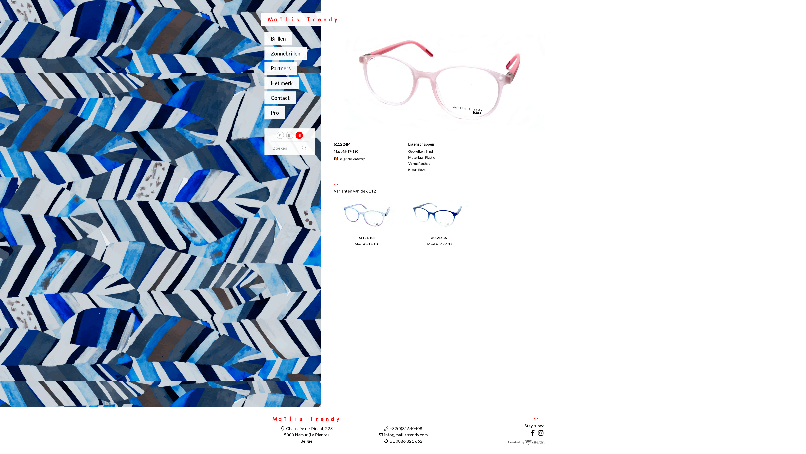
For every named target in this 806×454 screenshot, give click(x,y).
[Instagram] (541, 433)
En (290, 135)
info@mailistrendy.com (405, 434)
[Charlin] (535, 442)
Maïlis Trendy (303, 19)
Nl (299, 135)
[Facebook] (533, 433)
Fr (280, 135)
